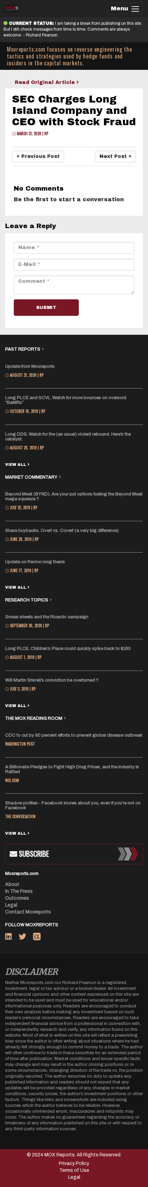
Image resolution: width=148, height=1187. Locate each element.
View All (16, 464)
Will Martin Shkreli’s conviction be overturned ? (51, 680)
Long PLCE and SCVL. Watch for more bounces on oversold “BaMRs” (65, 400)
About (12, 884)
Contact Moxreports (28, 912)
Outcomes (17, 898)
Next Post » (115, 156)
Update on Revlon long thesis (35, 561)
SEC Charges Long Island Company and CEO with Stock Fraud (74, 110)
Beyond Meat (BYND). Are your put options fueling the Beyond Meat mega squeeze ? (73, 496)
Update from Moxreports (30, 366)
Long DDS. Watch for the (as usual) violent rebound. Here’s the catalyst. (68, 436)
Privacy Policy (74, 1163)
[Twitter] (26, 938)
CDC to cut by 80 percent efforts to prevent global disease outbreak (73, 735)
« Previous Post (38, 156)
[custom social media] (37, 938)
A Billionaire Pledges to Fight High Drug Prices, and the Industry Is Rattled (72, 769)
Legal (11, 905)
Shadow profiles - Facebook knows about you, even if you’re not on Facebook (72, 805)
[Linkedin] (12, 938)
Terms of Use (74, 1170)
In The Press (19, 891)
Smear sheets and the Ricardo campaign (46, 616)
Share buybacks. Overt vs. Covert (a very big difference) (62, 530)
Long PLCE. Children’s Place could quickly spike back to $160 (68, 648)
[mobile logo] (12, 8)
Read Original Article (45, 82)
